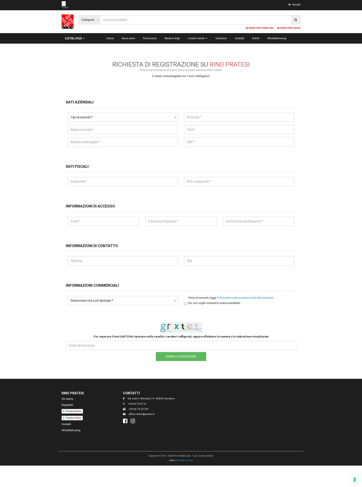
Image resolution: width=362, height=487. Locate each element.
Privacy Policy (73, 411)
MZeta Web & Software (184, 460)
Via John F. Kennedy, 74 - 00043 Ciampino (151, 398)
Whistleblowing (276, 38)
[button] (123, 117)
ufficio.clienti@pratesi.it (142, 414)
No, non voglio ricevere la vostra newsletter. (214, 303)
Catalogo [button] (74, 38)
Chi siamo (68, 398)
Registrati (67, 404)
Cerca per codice (289, 28)
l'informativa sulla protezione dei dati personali (245, 297)
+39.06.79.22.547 (139, 409)
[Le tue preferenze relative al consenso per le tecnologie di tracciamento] (355, 480)
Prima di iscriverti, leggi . (231, 297)
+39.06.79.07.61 (137, 403)
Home (110, 38)
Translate (65, 7)
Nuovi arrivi (128, 38)
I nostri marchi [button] (196, 38)
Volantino (221, 38)
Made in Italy (172, 38)
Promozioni (150, 38)
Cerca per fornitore (261, 28)
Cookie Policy (73, 417)
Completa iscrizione (181, 356)
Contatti (239, 38)
